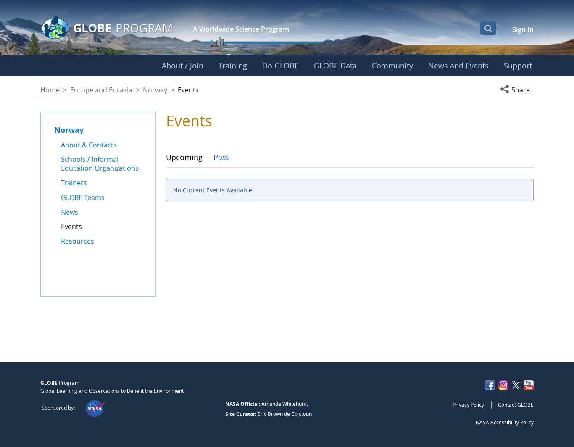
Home (50, 90)
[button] (517, 90)
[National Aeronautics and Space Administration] (95, 407)
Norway (155, 90)
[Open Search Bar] (488, 28)
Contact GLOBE (516, 404)
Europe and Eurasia (101, 90)
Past (221, 157)
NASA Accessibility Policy (505, 422)
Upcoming (184, 157)
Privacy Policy (468, 404)
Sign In (523, 29)
